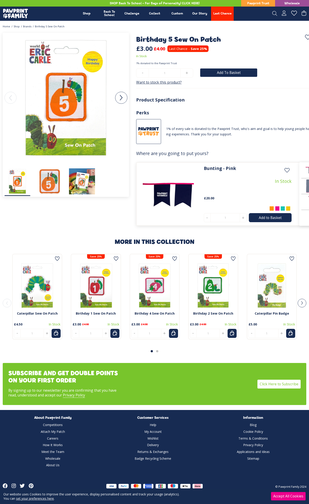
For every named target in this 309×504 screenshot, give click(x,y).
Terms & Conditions (253, 438)
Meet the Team (52, 452)
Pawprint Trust (258, 3)
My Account (153, 431)
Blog (253, 425)
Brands (27, 26)
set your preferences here (35, 498)
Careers (52, 438)
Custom (177, 13)
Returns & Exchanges (153, 452)
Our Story (199, 13)
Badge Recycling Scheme (153, 458)
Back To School (109, 13)
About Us (52, 465)
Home (6, 26)
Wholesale (292, 3)
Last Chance (222, 13)
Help (153, 425)
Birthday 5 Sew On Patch (49, 26)
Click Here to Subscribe (279, 384)
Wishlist (153, 438)
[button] (121, 98)
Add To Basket (229, 72)
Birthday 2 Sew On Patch (213, 313)
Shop (86, 13)
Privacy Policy (74, 395)
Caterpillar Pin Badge (272, 313)
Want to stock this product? (159, 82)
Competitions (53, 425)
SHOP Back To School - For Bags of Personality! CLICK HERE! (155, 3)
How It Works (53, 445)
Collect (154, 13)
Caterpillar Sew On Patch (37, 313)
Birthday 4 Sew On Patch (155, 313)
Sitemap (253, 458)
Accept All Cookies (288, 496)
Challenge (131, 13)
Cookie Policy (253, 431)
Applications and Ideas (253, 452)
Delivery (153, 445)
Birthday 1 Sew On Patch (96, 313)
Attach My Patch (53, 431)
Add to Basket (270, 217)
